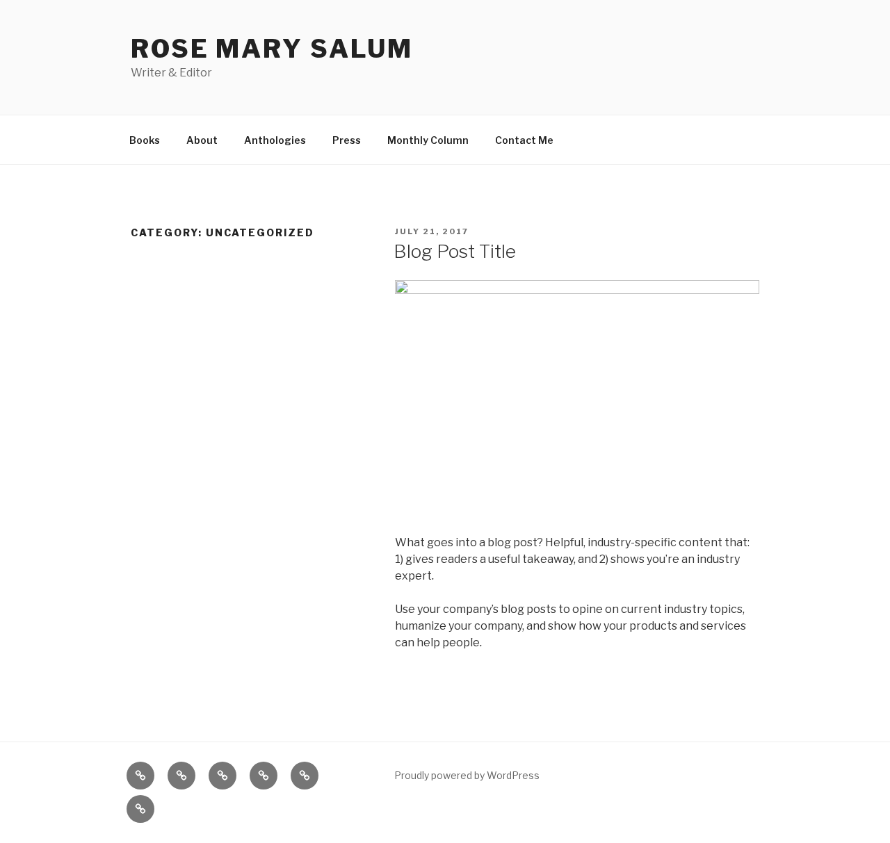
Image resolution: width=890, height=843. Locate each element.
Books (144, 140)
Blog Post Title (455, 251)
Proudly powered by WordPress (467, 775)
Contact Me (524, 140)
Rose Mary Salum (272, 48)
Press (346, 140)
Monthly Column (428, 140)
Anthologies (275, 140)
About (202, 140)
